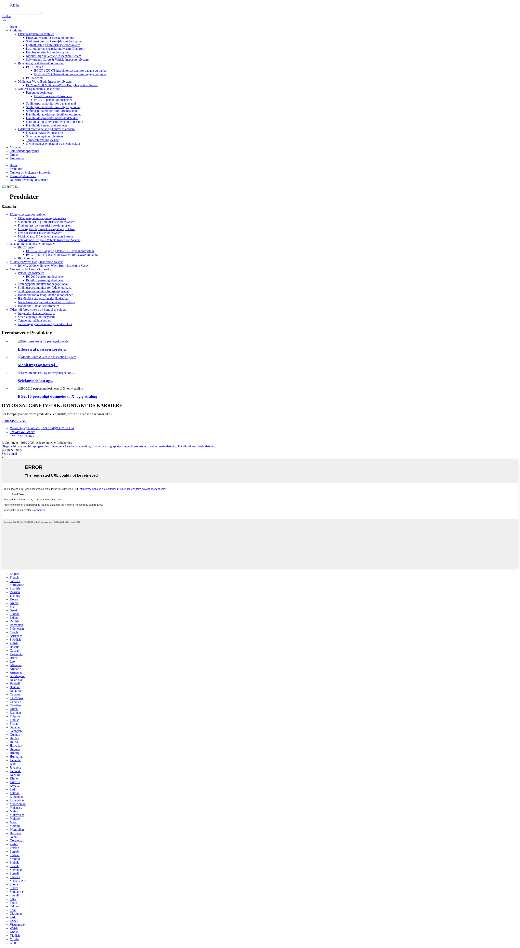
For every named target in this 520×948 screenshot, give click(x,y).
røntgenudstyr (42, 446)
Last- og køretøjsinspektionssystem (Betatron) (55, 48)
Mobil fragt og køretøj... (38, 365)
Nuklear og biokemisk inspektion (39, 89)
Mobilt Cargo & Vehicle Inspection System (53, 56)
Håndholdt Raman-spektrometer (46, 125)
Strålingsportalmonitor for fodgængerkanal (53, 107)
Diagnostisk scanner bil (16, 446)
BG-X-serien (34, 78)
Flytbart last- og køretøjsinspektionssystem (53, 45)
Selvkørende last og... (35, 381)
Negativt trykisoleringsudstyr (44, 132)
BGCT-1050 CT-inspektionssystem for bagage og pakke (70, 70)
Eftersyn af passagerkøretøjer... (43, 349)
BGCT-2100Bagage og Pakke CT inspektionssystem (60, 251)
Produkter (16, 30)
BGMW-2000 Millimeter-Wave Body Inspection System (54, 265)
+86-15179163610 (22, 435)
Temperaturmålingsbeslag (42, 140)
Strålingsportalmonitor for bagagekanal (51, 103)
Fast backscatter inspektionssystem (48, 52)
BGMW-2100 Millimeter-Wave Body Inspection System (62, 85)
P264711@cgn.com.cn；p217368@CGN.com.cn (42, 428)
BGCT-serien (34, 67)
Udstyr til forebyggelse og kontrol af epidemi (46, 129)
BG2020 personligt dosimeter (53, 96)
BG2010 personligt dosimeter (53, 99)
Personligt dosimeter (39, 92)
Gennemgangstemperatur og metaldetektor (53, 143)
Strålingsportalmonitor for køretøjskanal (51, 110)
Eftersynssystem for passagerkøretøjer (50, 37)
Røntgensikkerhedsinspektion (71, 446)
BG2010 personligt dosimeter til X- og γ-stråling (57, 396)
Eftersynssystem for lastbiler (36, 34)
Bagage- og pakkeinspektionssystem (41, 63)
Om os (14, 154)
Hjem (13, 26)
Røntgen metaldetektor (161, 446)
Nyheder (15, 147)
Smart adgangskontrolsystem (44, 136)
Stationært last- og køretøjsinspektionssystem (54, 41)
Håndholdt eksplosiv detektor (196, 446)
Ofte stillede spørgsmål (24, 151)
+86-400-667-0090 (22, 432)
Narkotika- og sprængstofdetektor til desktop (54, 121)
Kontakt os (17, 158)
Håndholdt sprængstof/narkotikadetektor (52, 118)
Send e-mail (9, 453)
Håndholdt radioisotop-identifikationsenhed (53, 114)
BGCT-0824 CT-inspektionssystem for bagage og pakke (70, 74)
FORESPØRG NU (14, 421)
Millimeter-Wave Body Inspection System (45, 81)
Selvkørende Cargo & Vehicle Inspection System (57, 59)
